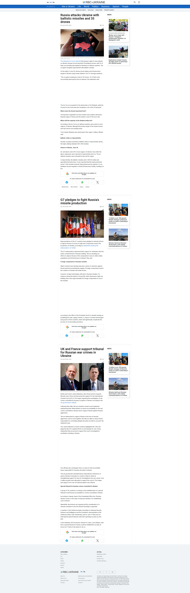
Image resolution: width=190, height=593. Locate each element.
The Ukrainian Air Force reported (70, 61)
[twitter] (106, 572)
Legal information (64, 580)
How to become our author (84, 580)
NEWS (109, 15)
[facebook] (100, 572)
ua (48, 2)
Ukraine (87, 186)
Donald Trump (99, 10)
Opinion (116, 6)
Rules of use (63, 578)
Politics (95, 6)
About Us (62, 576)
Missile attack (65, 186)
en (51, 2)
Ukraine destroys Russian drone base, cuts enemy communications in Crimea (118, 244)
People (125, 6)
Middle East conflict (81, 10)
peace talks (91, 10)
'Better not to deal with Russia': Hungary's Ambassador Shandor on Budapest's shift (117, 37)
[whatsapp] (112, 572)
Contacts (80, 582)
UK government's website (68, 402)
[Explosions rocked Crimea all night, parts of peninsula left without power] (118, 52)
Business (105, 6)
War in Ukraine (68, 6)
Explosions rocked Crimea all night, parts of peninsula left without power (118, 61)
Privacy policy (81, 578)
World (86, 6)
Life (79, 6)
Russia (81, 186)
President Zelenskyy (109, 10)
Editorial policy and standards (85, 576)
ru (53, 2)
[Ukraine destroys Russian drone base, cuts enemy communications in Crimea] (118, 235)
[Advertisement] (82, 92)
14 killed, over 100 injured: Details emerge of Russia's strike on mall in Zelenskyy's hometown (118, 220)
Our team (62, 582)
